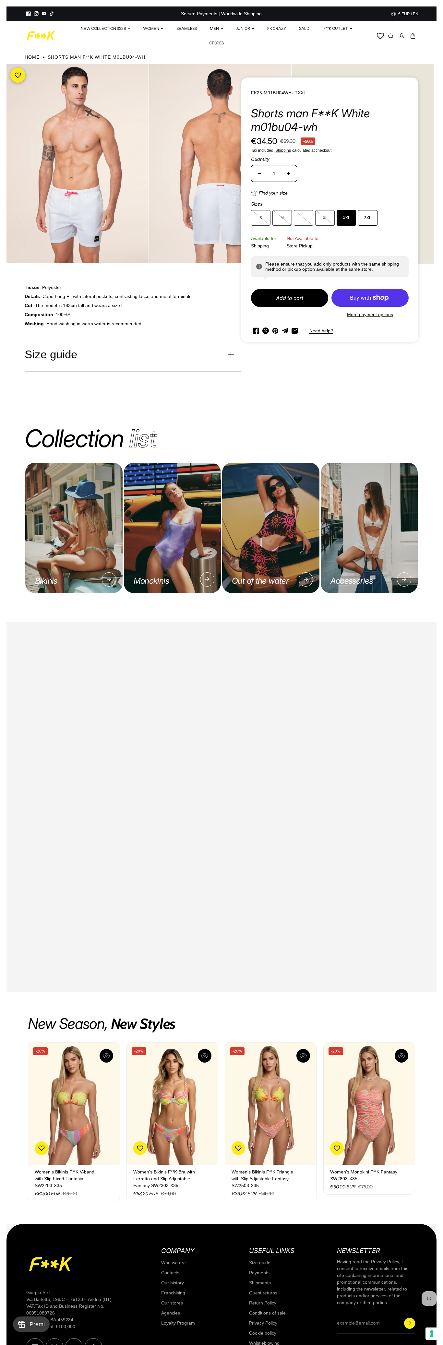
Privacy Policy (263, 1323)
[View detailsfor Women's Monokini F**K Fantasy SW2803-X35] (369, 1103)
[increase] (289, 173)
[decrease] (259, 173)
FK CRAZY (276, 28)
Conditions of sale (267, 1312)
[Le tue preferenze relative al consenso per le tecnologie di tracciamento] (431, 1333)
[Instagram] (36, 14)
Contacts (170, 1272)
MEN (214, 28)
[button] (413, 36)
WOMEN (151, 28)
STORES (216, 43)
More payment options (370, 314)
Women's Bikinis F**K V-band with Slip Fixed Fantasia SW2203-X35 (64, 1178)
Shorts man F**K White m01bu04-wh (310, 120)
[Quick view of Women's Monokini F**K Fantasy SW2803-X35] (401, 1056)
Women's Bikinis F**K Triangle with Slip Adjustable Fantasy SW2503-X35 (262, 1178)
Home (32, 57)
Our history (172, 1282)
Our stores (172, 1302)
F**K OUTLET (335, 28)
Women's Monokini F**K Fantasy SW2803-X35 (363, 1175)
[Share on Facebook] (256, 331)
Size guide (259, 1262)
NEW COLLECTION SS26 (103, 28)
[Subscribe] (409, 1323)
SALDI (304, 28)
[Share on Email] (295, 331)
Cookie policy (262, 1333)
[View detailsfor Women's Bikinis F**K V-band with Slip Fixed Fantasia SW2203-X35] (74, 1103)
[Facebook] (28, 14)
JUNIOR (243, 28)
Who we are (173, 1262)
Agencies (170, 1312)
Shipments (260, 1282)
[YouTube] (44, 14)
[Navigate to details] (109, 579)
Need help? (321, 330)
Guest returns (263, 1292)
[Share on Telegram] (285, 331)
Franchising (173, 1292)
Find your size (273, 193)
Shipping (283, 150)
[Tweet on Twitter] (265, 331)
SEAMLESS (186, 28)
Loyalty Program (178, 1323)
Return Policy (262, 1302)
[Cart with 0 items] (413, 36)
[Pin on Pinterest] (275, 331)
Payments (259, 1272)
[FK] (41, 35)
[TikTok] (52, 14)
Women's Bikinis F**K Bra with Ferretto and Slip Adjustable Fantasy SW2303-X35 (164, 1178)
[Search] (391, 36)
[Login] (402, 36)
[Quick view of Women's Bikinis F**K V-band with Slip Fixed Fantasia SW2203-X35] (106, 1056)
